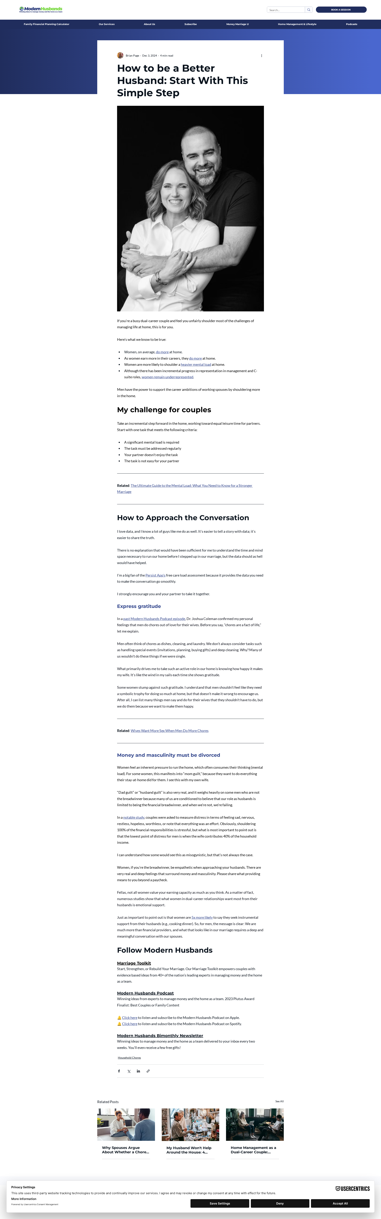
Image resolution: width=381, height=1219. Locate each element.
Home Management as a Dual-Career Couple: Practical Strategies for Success (253, 1150)
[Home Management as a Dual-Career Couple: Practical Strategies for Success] (255, 1124)
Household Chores (129, 1057)
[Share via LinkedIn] (138, 1071)
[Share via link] (148, 1071)
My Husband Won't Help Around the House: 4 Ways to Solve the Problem (188, 1150)
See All (279, 1101)
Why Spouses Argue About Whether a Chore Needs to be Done (124, 1150)
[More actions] (261, 55)
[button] (149, 24)
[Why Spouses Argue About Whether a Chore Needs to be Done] (126, 1124)
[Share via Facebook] (119, 1071)
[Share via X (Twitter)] (129, 1071)
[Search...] (309, 10)
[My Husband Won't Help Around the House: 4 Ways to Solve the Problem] (190, 1124)
